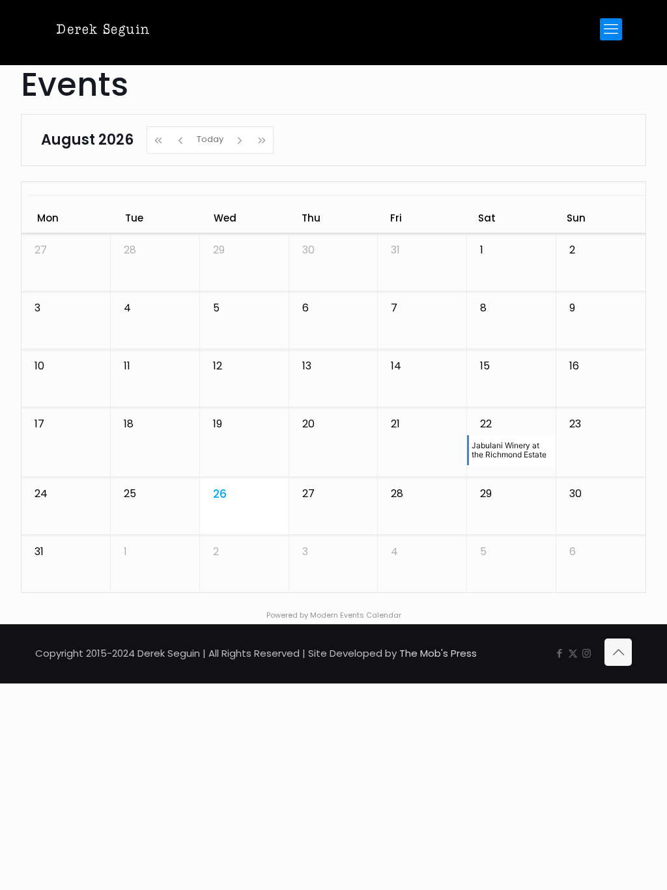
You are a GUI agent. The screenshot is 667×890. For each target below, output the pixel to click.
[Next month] (240, 140)
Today (210, 139)
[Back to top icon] (618, 652)
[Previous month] (180, 140)
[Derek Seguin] (102, 29)
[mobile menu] (611, 29)
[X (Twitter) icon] (573, 653)
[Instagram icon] (586, 653)
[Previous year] (158, 140)
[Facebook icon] (559, 653)
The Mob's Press (438, 653)
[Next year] (262, 140)
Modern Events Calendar (355, 615)
